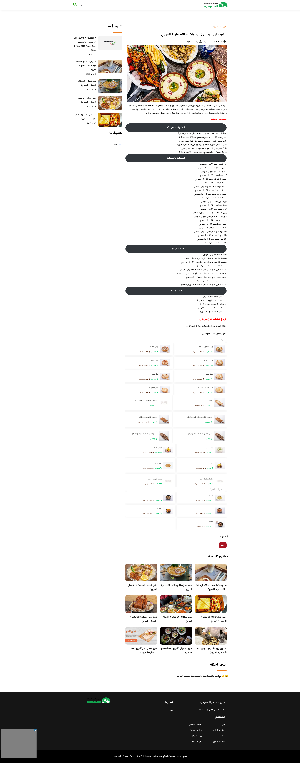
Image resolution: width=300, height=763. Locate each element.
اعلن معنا (117, 756)
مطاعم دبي (220, 736)
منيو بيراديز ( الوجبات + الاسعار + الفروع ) (176, 619)
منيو (82, 5)
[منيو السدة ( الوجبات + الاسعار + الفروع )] (110, 103)
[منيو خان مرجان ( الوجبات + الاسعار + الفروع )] (176, 73)
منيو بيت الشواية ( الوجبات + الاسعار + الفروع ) (143, 619)
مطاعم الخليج (219, 741)
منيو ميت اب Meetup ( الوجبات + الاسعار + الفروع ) (211, 587)
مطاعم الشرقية (196, 730)
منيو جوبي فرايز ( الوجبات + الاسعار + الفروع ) (214, 619)
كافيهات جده (197, 741)
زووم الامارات (196, 736)
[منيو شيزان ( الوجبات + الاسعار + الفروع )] (110, 86)
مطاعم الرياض (218, 730)
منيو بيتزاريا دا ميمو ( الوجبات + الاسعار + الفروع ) (212, 650)
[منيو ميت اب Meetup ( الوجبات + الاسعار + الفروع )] (110, 66)
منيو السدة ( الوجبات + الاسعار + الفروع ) (141, 587)
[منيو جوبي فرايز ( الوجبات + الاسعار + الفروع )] (110, 120)
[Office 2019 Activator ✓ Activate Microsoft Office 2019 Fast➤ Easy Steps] (110, 43)
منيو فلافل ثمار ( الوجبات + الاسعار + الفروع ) (144, 650)
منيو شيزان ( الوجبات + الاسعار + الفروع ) (176, 587)
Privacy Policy (129, 756)
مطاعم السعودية (195, 725)
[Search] (74, 5)
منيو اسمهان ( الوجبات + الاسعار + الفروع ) (176, 650)
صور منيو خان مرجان (214, 333)
